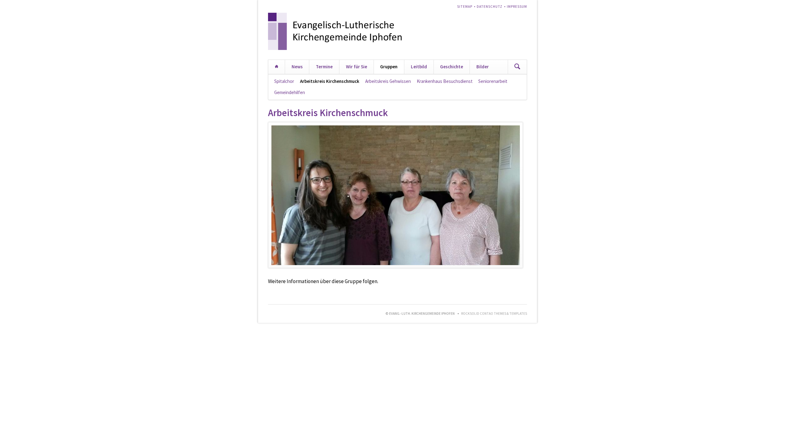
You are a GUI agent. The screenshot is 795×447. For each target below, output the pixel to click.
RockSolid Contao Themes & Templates (494, 313)
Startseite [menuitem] (276, 67)
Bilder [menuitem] (482, 67)
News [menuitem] (297, 67)
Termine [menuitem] (324, 67)
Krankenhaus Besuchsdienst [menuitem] (445, 81)
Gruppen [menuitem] (389, 67)
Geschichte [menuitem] (451, 67)
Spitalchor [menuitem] (284, 81)
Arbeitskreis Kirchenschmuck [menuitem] (329, 81)
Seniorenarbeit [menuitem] (492, 81)
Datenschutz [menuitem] (489, 6)
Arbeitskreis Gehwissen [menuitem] (388, 81)
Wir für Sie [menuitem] (356, 67)
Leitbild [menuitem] (419, 67)
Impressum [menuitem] (517, 6)
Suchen (517, 67)
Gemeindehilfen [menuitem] (289, 92)
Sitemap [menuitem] (464, 6)
